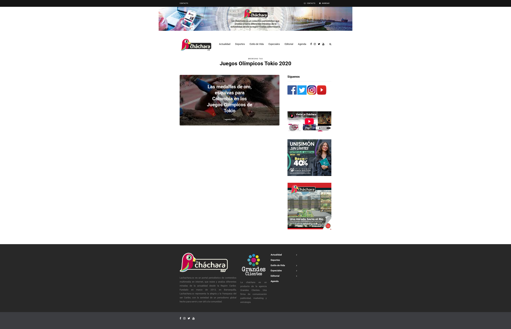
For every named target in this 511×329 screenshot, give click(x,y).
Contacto (184, 3)
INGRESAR (325, 3)
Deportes (240, 44)
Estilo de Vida (257, 44)
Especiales (274, 44)
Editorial (289, 44)
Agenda (302, 44)
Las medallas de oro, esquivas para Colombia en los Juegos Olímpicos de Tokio (229, 98)
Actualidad (224, 44)
